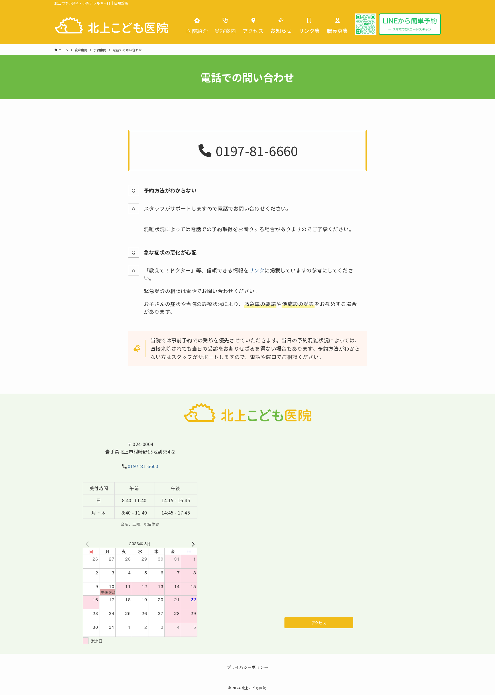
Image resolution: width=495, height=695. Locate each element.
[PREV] (88, 543)
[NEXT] (191, 543)
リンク (256, 270)
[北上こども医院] (111, 25)
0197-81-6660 (143, 466)
